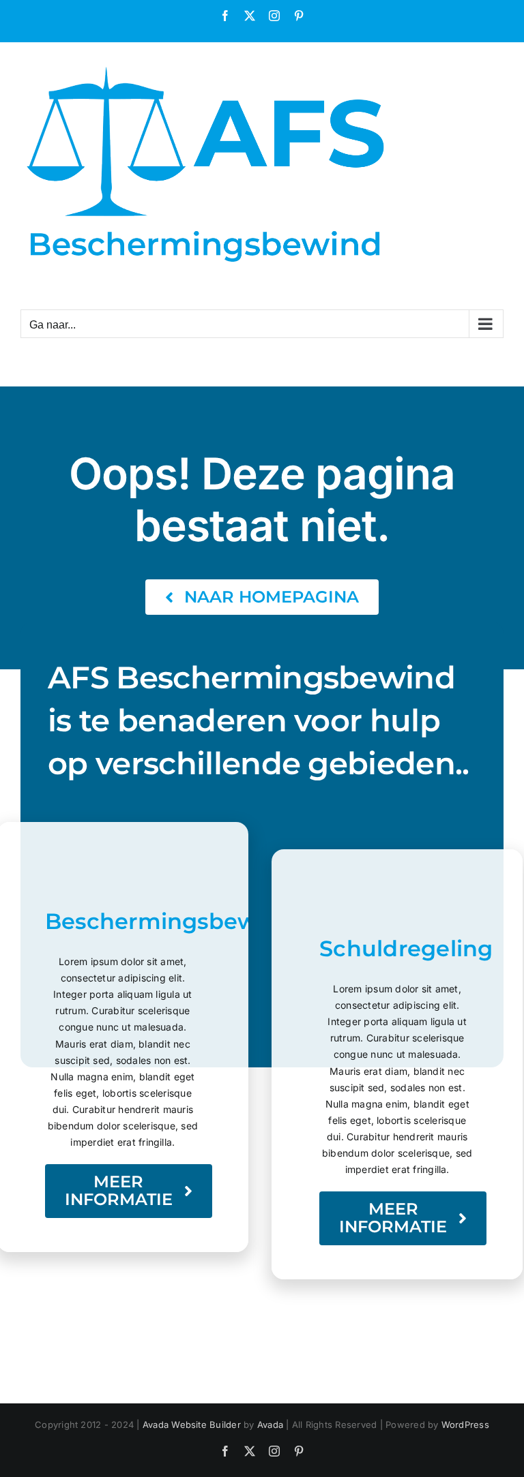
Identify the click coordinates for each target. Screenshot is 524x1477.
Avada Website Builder (192, 1424)
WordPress (465, 1424)
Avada (270, 1424)
